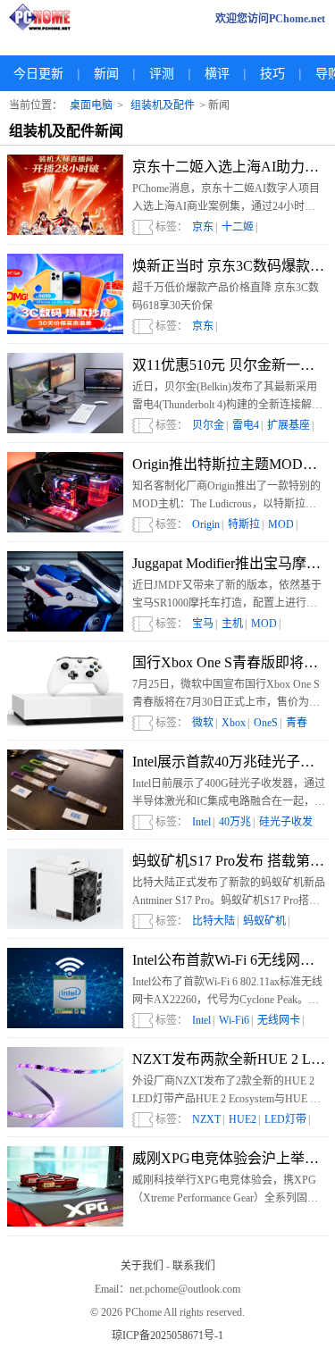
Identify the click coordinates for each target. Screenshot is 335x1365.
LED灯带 (285, 1119)
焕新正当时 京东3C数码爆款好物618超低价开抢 (228, 265)
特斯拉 (244, 524)
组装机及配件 (162, 105)
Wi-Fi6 (234, 1020)
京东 (203, 227)
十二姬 (238, 227)
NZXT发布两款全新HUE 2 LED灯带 (228, 1059)
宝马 (203, 623)
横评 (217, 73)
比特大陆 (213, 921)
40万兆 (235, 822)
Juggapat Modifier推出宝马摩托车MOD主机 (228, 563)
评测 (161, 73)
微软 (203, 722)
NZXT (206, 1119)
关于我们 (142, 1266)
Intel (201, 822)
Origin (206, 524)
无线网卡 (278, 1020)
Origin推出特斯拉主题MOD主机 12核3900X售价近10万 (228, 464)
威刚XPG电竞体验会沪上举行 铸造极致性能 (228, 1158)
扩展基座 (288, 425)
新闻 (106, 73)
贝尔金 (208, 425)
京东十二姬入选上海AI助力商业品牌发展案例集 (228, 166)
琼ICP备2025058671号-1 (167, 1335)
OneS (266, 722)
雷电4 (245, 425)
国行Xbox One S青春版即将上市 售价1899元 (228, 662)
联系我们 (193, 1266)
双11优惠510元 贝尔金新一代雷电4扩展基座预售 (228, 365)
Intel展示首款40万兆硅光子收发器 (228, 761)
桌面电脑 (91, 105)
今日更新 (38, 73)
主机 (232, 623)
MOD (281, 524)
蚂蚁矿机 (264, 921)
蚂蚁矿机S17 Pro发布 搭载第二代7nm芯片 (228, 860)
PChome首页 (44, 19)
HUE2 (242, 1119)
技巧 (272, 73)
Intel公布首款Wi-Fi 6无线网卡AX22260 (228, 959)
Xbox (234, 722)
